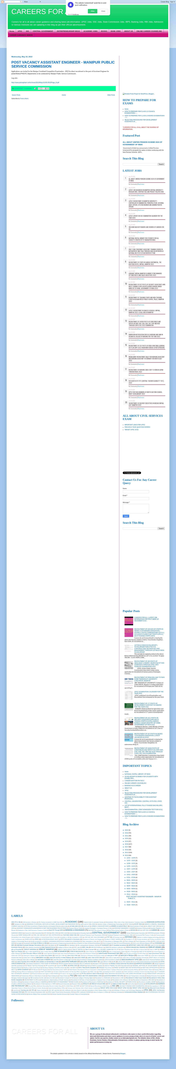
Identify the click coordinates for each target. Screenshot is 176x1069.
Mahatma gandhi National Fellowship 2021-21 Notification (75, 963)
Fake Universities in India (89, 941)
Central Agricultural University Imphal (80, 933)
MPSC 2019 (73, 965)
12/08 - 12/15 (131, 863)
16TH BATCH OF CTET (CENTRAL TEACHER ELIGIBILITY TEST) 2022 (146, 382)
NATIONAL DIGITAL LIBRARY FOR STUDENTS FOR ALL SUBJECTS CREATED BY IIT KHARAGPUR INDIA (144, 239)
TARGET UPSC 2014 (123, 988)
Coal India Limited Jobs (70, 935)
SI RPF (77, 986)
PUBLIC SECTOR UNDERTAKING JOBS (89, 975)
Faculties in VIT (130, 939)
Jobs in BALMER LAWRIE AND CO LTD (107, 949)
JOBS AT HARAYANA (30, 949)
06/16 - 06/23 (131, 883)
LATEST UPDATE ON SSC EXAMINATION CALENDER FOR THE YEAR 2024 (145, 217)
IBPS (12, 945)
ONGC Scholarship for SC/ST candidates (110, 971)
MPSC (65, 965)
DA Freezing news (117, 937)
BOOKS (104, 31)
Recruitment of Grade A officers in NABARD (34, 982)
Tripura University (41, 990)
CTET (108, 937)
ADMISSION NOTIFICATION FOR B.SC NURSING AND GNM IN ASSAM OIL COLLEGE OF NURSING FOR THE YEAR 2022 (146, 335)
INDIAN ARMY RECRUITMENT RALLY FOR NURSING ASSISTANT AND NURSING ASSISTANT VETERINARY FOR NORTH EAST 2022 (147, 359)
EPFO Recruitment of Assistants (70, 939)
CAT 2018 (46, 933)
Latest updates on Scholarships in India (47, 961)
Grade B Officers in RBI (40, 943)
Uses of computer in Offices (101, 992)
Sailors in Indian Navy (119, 984)
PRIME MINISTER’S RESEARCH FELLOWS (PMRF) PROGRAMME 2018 (124, 973)
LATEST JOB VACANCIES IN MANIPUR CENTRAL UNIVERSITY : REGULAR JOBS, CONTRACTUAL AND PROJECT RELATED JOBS (146, 191)
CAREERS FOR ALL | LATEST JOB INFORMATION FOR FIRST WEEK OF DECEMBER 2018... (146, 619)
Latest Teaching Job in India (25, 961)
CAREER (154, 930)
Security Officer (32, 986)
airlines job (86, 926)
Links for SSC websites (124, 961)
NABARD (82, 965)
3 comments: (28, 88)
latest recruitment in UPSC (130, 959)
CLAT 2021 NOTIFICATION (52, 935)
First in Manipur (129, 941)
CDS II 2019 (64, 933)
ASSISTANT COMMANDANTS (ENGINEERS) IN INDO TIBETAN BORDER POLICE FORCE (41, 928)
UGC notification (66, 990)
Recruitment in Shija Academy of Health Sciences (55, 980)
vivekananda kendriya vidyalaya (133, 992)
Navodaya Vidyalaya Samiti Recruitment (53, 967)
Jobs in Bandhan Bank (127, 949)
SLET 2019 (85, 986)
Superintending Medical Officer (56, 988)
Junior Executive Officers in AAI (31, 953)
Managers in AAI (97, 963)
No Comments (133, 184)
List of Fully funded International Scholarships (145, 961)
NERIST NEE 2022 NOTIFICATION (130, 967)
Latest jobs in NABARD (44, 959)
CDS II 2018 (55, 933)
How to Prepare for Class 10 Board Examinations (87, 943)
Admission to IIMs (19, 924)
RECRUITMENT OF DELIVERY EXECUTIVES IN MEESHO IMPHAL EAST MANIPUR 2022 (146, 404)
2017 (127, 847)
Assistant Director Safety (75, 928)
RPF (109, 984)
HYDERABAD (159, 943)
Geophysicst (27, 943)
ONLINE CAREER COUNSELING (149, 31)
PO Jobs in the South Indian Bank (69, 973)
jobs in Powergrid (132, 951)
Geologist (19, 943)
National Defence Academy (94, 965)
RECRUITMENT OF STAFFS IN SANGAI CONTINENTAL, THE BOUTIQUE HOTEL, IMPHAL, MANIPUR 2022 (145, 263)
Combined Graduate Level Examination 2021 (120, 935)
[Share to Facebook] (46, 88)
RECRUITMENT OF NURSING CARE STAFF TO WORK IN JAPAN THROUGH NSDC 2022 (146, 371)
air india (65, 926)
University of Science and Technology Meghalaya (128, 990)
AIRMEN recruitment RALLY (119, 926)
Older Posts (111, 95)
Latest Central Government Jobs (108, 953)
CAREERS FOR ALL (44, 12)
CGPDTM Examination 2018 (155, 933)
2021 (127, 836)
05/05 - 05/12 (131, 902)
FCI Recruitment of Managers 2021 (113, 941)
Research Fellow (76, 984)
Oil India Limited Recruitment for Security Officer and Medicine (70, 971)
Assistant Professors (142, 928)
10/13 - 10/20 (131, 874)
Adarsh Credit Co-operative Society (94, 922)
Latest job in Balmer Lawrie (30, 955)
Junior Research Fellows (89, 953)
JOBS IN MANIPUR (60, 951)
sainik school (131, 984)
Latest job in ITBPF (112, 955)
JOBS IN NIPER (102, 951)
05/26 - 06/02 (131, 891)
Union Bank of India (79, 990)
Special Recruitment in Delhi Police (100, 986)
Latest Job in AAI (16, 955)
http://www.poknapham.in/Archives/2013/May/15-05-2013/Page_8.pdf (35, 82)
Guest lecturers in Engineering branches (60, 943)
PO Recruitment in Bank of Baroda (92, 973)
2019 (127, 841)
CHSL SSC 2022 (38, 935)
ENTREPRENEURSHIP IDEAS (68, 31)
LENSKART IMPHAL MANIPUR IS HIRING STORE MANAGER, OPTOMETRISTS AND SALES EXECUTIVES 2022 (145, 274)
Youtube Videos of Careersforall (78, 994)
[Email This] (39, 88)
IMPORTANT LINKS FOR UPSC (135, 425)
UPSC (20, 31)
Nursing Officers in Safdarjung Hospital (27, 971)
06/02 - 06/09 (131, 888)
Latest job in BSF (60, 955)
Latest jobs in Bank (79, 957)
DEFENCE (129, 937)
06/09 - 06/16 (131, 886)
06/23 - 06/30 (131, 880)
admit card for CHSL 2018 (87, 924)
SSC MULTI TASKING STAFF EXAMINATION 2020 (133, 986)
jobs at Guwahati (16, 949)
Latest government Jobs (155, 953)
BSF (139, 930)
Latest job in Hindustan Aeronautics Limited (92, 955)
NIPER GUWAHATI (23, 969)
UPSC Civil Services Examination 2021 (35, 992)
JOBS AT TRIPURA (77, 949)
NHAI (161, 967)
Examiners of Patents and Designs (92, 939)
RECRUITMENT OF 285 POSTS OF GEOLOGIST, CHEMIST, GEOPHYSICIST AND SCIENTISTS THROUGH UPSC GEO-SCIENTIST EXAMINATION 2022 (149, 663)
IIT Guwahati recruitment (118, 945)
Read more (141, 184)
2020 (127, 838)
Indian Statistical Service (48, 947)
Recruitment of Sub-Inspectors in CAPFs (45, 984)
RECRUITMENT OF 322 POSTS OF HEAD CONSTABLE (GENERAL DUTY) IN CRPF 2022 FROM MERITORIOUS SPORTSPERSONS (147, 346)
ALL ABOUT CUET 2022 (152, 926)
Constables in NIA (64, 937)
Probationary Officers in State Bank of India (33, 975)
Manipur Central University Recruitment (122, 963)
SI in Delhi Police (68, 986)
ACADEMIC (71, 921)
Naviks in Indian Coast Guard (32, 967)
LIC (114, 961)
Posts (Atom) (24, 98)
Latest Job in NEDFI (142, 955)
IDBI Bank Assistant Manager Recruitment (29, 945)
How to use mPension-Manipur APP (142, 943)
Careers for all (29, 933)
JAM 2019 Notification (97, 947)
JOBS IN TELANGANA (145, 951)
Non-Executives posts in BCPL (58, 969)
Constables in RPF (77, 937)
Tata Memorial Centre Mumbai (156, 988)
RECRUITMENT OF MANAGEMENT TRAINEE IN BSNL (63, 982)
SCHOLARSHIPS (151, 984)
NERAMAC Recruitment (105, 967)
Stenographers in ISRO (156, 986)
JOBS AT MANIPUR (46, 949)
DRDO (37, 939)
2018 (127, 844)
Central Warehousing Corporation (136, 933)
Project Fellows (64, 975)
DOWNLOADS (28, 939)
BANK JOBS (116, 31)
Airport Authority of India (136, 926)
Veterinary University (116, 992)
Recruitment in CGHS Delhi (102, 978)
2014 (127, 852)
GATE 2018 (156, 941)
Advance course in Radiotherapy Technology (110, 924)
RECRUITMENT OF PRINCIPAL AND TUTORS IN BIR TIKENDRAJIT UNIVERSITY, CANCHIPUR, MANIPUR (149, 679)
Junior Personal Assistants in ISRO (70, 953)
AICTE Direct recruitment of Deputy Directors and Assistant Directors (42, 926)
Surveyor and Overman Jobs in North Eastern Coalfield (83, 988)
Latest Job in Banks (46, 955)
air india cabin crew (75, 926)
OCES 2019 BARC (46, 971)
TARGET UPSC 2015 (138, 988)
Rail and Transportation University (135, 975)
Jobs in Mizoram (90, 951)
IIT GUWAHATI (104, 945)
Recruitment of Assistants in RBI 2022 (143, 980)
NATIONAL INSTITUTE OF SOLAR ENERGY (145, 965)
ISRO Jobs (85, 947)
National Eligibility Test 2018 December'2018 (117, 965)
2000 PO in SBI (15, 922)
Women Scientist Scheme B (60, 994)
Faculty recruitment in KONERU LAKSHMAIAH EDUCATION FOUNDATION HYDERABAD (55, 941)
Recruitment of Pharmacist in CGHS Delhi (92, 982)
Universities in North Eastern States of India (99, 990)
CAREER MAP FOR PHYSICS (134, 781)
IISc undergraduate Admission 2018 (87, 945)
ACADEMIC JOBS (90, 31)
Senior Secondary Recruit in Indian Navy (50, 986)
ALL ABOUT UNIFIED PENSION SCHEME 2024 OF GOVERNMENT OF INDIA (147, 180)
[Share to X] (43, 88)
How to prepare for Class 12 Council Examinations (117, 943)
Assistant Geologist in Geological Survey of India (98, 928)
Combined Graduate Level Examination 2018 (92, 935)
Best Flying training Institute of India (118, 930)
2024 (127, 830)
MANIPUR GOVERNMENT (144, 963)
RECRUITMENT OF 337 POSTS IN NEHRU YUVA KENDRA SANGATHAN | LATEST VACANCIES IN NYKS (148, 735)
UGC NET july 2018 (54, 990)
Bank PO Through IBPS (56, 930)
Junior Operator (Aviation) (51, 953)
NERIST (116, 967)
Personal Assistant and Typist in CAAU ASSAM (45, 973)
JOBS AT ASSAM (154, 947)
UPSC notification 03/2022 (83, 992)
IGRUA (52, 945)
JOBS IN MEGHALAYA (76, 951)
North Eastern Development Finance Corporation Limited (85, 969)
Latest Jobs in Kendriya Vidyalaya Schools (134, 957)
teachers (16, 990)
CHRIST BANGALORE (24, 935)
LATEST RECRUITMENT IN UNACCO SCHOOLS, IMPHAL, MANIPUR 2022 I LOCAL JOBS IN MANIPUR (144, 311)
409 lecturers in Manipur (30, 922)
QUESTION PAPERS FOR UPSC (114, 975)
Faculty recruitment (142, 939)
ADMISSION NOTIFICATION (155, 922)
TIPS (32, 990)
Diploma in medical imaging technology (148, 937)
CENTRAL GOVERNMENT (43, 31)
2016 (127, 850)
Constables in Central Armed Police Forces (45, 937)
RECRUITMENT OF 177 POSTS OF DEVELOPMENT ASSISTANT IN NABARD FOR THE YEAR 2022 (148, 705)
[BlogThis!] (41, 88)
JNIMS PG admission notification (114, 947)
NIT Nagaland (44, 969)
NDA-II (74, 967)
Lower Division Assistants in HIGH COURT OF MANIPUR (40, 963)
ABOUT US (128, 31)
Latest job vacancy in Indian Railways (60, 957)
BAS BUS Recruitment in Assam (97, 930)
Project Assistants (52, 975)
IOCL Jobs (77, 947)
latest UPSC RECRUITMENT (88, 961)
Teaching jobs (25, 990)
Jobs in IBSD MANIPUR (31, 951)
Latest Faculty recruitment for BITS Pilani (134, 953)
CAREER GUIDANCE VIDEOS (21, 35)
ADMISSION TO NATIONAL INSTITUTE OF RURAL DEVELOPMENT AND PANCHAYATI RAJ (52, 924)
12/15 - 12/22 (131, 860)
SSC (27, 31)
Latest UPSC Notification (69, 961)
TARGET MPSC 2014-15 (107, 988)
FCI (100, 941)
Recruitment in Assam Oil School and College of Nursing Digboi (75, 978)
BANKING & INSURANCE (75, 930)
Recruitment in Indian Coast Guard (136, 978)
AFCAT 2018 (128, 924)
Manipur (106, 963)
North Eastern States (146, 969)
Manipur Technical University (35, 965)
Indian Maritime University (32, 947)
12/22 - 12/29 (131, 858)
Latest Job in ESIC (72, 955)
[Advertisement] (69, 46)
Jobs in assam (89, 949)
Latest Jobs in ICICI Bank (95, 957)
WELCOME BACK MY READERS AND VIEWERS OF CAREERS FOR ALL (146, 228)
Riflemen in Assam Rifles (98, 984)
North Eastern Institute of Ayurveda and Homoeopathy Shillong (120, 969)
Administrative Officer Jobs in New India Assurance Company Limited (125, 922)
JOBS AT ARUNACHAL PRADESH (136, 947)
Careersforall (38, 933)
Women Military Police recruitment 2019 (39, 994)
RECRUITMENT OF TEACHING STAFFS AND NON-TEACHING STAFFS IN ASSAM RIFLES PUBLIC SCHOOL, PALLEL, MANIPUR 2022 (146, 299)
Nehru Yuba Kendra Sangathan (87, 967)
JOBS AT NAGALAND (64, 949)
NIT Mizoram (34, 969)
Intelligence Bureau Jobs (65, 947)
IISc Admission (71, 945)
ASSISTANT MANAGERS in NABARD (124, 928)
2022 (127, 833)
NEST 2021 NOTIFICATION (150, 967)
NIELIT (13, 969)
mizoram (59, 965)
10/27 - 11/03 (131, 869)
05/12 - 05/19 (131, 894)
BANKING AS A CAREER (133, 785)
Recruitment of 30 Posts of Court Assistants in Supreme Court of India (90, 980)
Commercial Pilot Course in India (144, 935)
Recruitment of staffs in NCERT (147, 982)
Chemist (13, 935)
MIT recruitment (50, 965)
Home (11, 31)
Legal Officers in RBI (105, 961)
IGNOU (46, 945)
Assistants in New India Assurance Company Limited (32, 930)
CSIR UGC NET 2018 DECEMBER (94, 937)
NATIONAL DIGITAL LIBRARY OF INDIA (137, 774)
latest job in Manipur (127, 955)
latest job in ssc (41, 957)
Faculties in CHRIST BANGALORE (114, 939)
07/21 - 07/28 (131, 877)
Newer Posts (16, 95)
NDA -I (68, 967)
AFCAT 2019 (138, 924)
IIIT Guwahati (61, 945)
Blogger (122, 1053)
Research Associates (64, 984)
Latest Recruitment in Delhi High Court (63, 959)
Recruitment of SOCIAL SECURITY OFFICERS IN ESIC (121, 982)
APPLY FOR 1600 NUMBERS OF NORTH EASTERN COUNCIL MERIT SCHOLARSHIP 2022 (145, 393)
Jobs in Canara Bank (142, 949)
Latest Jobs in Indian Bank (112, 957)
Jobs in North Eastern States (117, 951)
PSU (71, 976)
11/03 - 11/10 (131, 866)
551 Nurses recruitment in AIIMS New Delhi (51, 922)
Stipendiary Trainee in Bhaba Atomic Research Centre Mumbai (28, 988)
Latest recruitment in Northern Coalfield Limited (89, 959)
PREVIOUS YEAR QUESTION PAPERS (137, 427)
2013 (127, 855)
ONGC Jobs (93, 971)
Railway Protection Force (153, 975)
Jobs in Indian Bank (46, 951)
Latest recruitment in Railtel (111, 959)
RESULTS (86, 984)
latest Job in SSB (29, 957)
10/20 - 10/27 (131, 872)
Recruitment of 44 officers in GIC (122, 980)
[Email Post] (35, 88)
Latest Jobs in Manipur (28, 959)
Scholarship (140, 984)
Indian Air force (154, 945)
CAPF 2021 (145, 930)
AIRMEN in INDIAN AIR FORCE (100, 926)
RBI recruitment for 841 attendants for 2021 (43, 978)
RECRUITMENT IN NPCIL (32, 980)
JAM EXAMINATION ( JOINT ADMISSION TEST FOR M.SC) (144, 809)
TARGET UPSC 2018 (131, 430)
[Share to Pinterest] (48, 88)
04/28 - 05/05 (131, 905)
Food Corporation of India (143, 941)
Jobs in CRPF (154, 949)
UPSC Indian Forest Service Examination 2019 (61, 992)
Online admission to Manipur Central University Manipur (139, 971)
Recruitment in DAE (118, 978)
